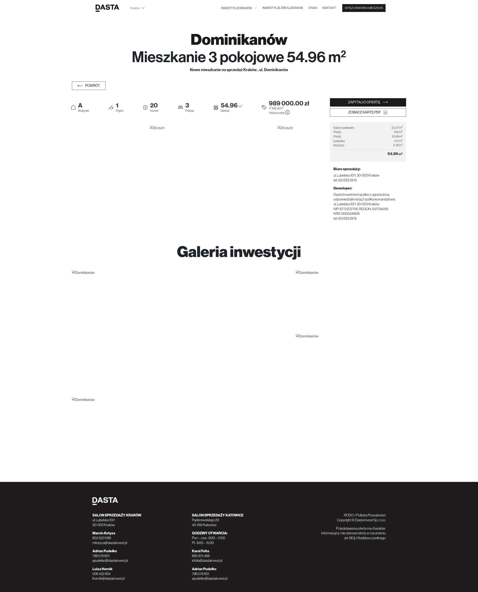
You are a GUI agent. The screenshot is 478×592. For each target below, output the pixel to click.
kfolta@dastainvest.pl (207, 561)
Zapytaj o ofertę (364, 102)
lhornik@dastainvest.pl (108, 578)
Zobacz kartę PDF (364, 112)
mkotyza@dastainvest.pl (109, 543)
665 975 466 (201, 556)
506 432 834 (101, 574)
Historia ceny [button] (277, 113)
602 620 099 (101, 538)
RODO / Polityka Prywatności (365, 515)
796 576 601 (100, 556)
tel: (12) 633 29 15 (345, 180)
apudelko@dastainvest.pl (110, 561)
